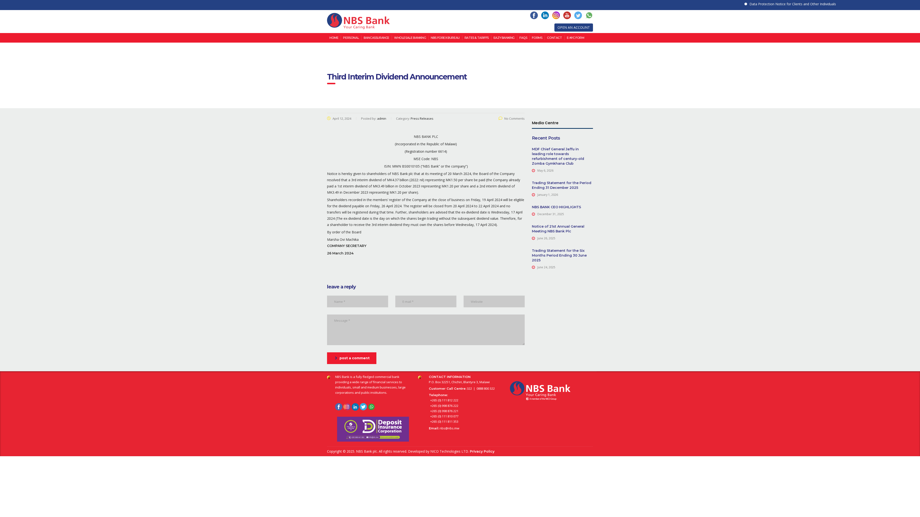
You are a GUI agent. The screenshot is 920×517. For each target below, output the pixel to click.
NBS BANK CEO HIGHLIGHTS (556, 207)
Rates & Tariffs (477, 37)
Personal (351, 37)
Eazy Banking (504, 37)
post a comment (354, 358)
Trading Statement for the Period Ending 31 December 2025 (561, 185)
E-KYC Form (575, 37)
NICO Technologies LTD (449, 451)
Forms (537, 37)
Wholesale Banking (410, 37)
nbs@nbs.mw (449, 428)
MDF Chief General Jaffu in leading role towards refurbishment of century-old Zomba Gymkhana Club (558, 156)
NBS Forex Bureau (445, 37)
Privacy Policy (482, 451)
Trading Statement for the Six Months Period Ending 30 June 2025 (559, 255)
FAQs (523, 37)
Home (333, 37)
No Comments (514, 118)
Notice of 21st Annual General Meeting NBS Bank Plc (558, 228)
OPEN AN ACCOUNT (574, 27)
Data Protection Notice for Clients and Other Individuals (777, 4)
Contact (554, 37)
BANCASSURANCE (376, 37)
